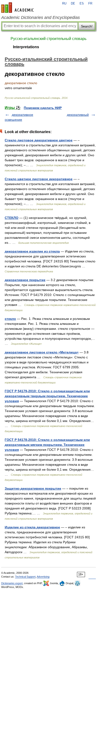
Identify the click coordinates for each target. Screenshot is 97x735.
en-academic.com (18, 7)
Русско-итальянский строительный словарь (48, 39)
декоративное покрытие (25, 280)
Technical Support (25, 576)
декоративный (78, 115)
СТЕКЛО (11, 218)
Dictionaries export (12, 583)
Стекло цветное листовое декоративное (39, 179)
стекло (10, 319)
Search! (87, 26)
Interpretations (26, 47)
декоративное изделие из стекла (32, 251)
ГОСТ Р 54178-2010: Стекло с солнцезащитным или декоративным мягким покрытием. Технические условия (47, 445)
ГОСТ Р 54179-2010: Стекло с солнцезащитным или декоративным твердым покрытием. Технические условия (47, 396)
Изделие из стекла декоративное (32, 527)
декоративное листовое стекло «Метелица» (42, 352)
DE (73, 3)
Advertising (43, 576)
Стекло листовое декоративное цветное (39, 140)
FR (90, 3)
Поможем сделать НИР (43, 108)
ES (82, 3)
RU (64, 3)
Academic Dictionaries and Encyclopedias (40, 17)
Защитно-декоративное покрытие (33, 488)
